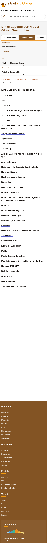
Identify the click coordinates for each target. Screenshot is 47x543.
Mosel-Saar (5, 420)
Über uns (4, 477)
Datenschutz (6, 511)
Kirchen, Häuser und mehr (13, 61)
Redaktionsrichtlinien (9, 488)
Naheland (4, 424)
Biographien (5, 454)
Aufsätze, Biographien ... (12, 70)
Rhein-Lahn (5, 435)
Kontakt (4, 507)
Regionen (5, 10)
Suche (3, 500)
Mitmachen (5, 481)
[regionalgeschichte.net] (16, 4)
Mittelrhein (5, 416)
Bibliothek (16, 10)
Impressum (5, 515)
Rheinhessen (6, 431)
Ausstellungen (6, 458)
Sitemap (4, 504)
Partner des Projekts (9, 484)
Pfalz (3, 427)
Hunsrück (5, 413)
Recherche (5, 461)
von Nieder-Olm (9, 45)
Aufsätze (4, 450)
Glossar (4, 465)
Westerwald (5, 438)
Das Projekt (27, 10)
